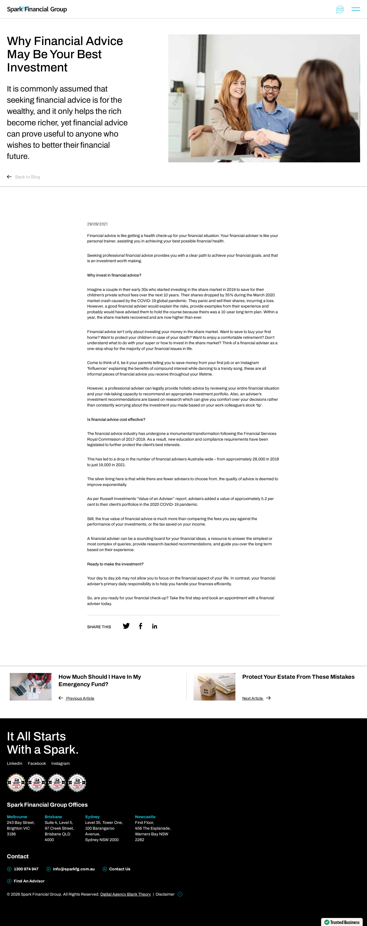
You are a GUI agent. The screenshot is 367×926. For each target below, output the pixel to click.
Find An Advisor (28, 881)
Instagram (60, 763)
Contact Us (119, 869)
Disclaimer (165, 894)
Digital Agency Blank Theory (125, 894)
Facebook (37, 763)
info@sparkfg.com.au (73, 869)
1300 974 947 (25, 869)
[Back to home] (37, 9)
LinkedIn (14, 763)
